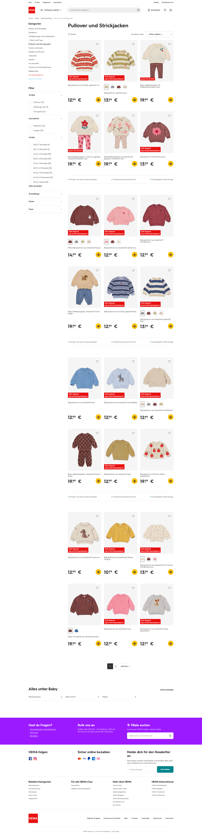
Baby (37, 18)
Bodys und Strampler (37, 29)
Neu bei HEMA (35, 79)
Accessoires (34, 63)
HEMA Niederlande (159, 785)
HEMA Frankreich (158, 792)
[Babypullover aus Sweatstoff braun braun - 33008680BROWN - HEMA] (112, 242)
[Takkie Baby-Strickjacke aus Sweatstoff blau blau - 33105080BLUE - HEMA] (76, 630)
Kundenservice (118, 802)
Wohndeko (33, 792)
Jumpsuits (33, 56)
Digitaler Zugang (93, 818)
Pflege (105, 697)
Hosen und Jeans (36, 48)
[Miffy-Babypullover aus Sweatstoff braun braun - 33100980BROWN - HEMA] (119, 87)
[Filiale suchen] (170, 735)
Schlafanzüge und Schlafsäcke (42, 36)
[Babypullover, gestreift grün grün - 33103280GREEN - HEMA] (106, 87)
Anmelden (165, 769)
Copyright (145, 818)
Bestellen (34, 736)
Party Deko (33, 795)
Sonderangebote (36, 75)
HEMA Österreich (158, 795)
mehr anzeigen (166, 689)
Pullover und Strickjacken (40, 44)
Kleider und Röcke (36, 52)
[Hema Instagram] (35, 758)
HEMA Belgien (157, 789)
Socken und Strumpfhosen (40, 67)
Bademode (33, 71)
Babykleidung (46, 18)
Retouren (34, 732)
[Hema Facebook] (30, 758)
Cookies (134, 818)
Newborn (33, 32)
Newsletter (75, 785)
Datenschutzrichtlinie (112, 818)
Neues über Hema (120, 789)
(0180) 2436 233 (84, 729)
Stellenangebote (119, 792)
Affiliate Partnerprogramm (80, 789)
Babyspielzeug (34, 697)
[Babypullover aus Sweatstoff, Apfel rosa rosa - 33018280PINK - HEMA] (106, 242)
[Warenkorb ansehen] (170, 10)
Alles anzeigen (35, 186)
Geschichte (117, 785)
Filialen (156, 2)
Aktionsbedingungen (121, 798)
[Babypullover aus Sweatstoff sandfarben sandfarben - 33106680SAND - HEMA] (125, 87)
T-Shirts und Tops (36, 40)
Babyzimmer (70, 697)
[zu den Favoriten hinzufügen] (97, 44)
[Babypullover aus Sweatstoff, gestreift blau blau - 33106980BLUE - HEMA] (112, 87)
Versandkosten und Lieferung (43, 729)
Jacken (31, 59)
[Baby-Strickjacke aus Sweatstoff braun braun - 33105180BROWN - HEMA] (70, 630)
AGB (126, 818)
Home (31, 18)
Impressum (157, 818)
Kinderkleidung (34, 789)
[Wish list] (165, 10)
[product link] (84, 61)
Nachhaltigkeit (118, 795)
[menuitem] (30, 2)
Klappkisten (33, 798)
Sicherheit (117, 805)
